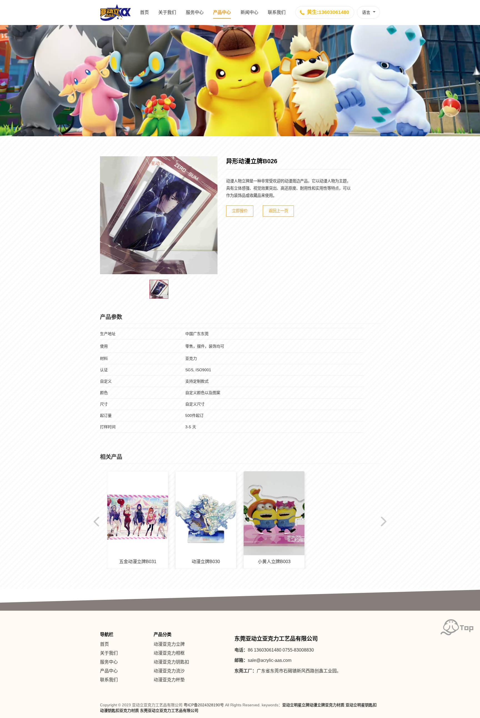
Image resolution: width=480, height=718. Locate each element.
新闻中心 (249, 12)
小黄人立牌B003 (274, 561)
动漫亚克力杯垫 (169, 679)
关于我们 (167, 12)
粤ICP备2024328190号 (204, 705)
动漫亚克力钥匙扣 (171, 662)
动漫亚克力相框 (169, 653)
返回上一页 (278, 211)
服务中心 (195, 12)
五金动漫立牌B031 (137, 561)
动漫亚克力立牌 (169, 644)
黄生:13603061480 (328, 12)
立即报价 (240, 211)
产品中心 (222, 12)
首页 (144, 12)
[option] (159, 215)
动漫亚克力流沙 (169, 671)
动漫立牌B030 (206, 561)
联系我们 (277, 12)
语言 (366, 12)
